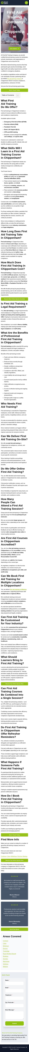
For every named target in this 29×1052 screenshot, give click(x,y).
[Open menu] (26, 2)
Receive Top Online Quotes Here (14, 683)
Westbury (5, 956)
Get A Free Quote (14, 929)
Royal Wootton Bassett (9, 953)
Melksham (14, 856)
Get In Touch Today (14, 90)
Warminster (6, 961)
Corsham (3, 856)
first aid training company (14, 78)
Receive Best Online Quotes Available (14, 299)
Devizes (19, 856)
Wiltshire (5, 966)
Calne (8, 856)
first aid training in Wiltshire (18, 589)
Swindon (5, 959)
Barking (25, 856)
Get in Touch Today (14, 835)
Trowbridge (6, 951)
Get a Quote (13, 48)
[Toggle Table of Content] (16, 95)
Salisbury (5, 964)
